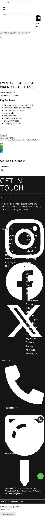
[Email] (20, 144)
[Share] (20, 151)
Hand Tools (9, 32)
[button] (4, 8)
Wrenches (17, 32)
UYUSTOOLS (33, 140)
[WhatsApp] (20, 148)
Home (2, 32)
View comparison (8, 514)
